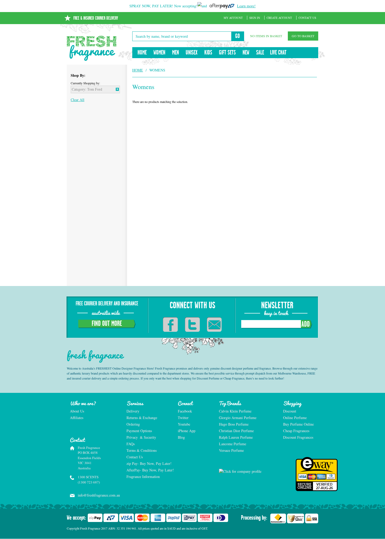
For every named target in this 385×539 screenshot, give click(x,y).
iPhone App (186, 430)
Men (175, 53)
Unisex (191, 53)
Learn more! (246, 5)
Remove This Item (117, 89)
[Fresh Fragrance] (92, 48)
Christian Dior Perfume (236, 430)
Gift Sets (227, 53)
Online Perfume (295, 417)
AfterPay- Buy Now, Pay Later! (149, 470)
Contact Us (307, 18)
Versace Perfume (232, 450)
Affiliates (76, 417)
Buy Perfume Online (298, 424)
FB (170, 324)
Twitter (183, 417)
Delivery (132, 411)
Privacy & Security (141, 437)
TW (192, 324)
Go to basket (303, 36)
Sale (260, 53)
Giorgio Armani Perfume (237, 417)
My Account (233, 18)
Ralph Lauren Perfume (236, 437)
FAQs (130, 443)
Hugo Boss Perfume (234, 424)
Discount (289, 411)
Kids (208, 53)
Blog (181, 437)
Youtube (184, 424)
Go (237, 36)
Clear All (77, 99)
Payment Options (139, 430)
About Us (77, 411)
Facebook (185, 411)
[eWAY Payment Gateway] (300, 474)
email (214, 324)
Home (142, 53)
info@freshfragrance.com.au (97, 495)
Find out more (107, 323)
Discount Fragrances (298, 437)
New (246, 53)
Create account (279, 18)
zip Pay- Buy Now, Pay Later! (149, 463)
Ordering (133, 424)
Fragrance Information (143, 476)
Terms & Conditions (141, 450)
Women (159, 53)
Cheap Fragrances (296, 430)
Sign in (254, 18)
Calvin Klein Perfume (235, 411)
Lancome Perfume (233, 443)
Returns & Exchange (141, 417)
